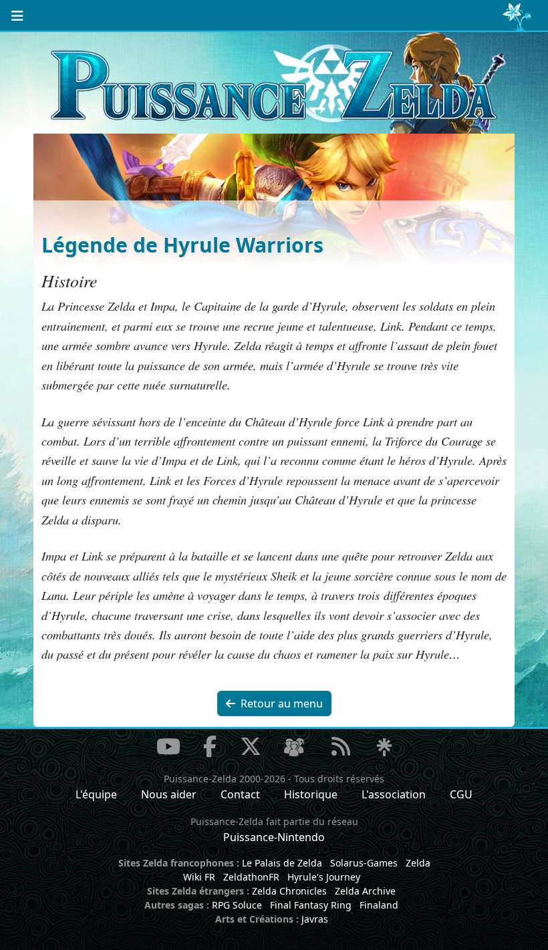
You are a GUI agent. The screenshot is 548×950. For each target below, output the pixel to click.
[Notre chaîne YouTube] (168, 746)
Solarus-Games (364, 862)
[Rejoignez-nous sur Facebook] (210, 746)
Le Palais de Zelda (282, 862)
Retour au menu (280, 703)
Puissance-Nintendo (274, 837)
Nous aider (168, 794)
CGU (461, 794)
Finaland (379, 905)
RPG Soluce (237, 905)
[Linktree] (384, 747)
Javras (314, 919)
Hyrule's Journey (323, 876)
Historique (310, 794)
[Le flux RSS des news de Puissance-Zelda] (340, 746)
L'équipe (96, 794)
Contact (240, 794)
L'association (394, 794)
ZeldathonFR (251, 876)
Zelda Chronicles (289, 891)
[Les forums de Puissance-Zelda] (294, 747)
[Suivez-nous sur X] (250, 746)
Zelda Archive (365, 891)
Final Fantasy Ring (311, 905)
